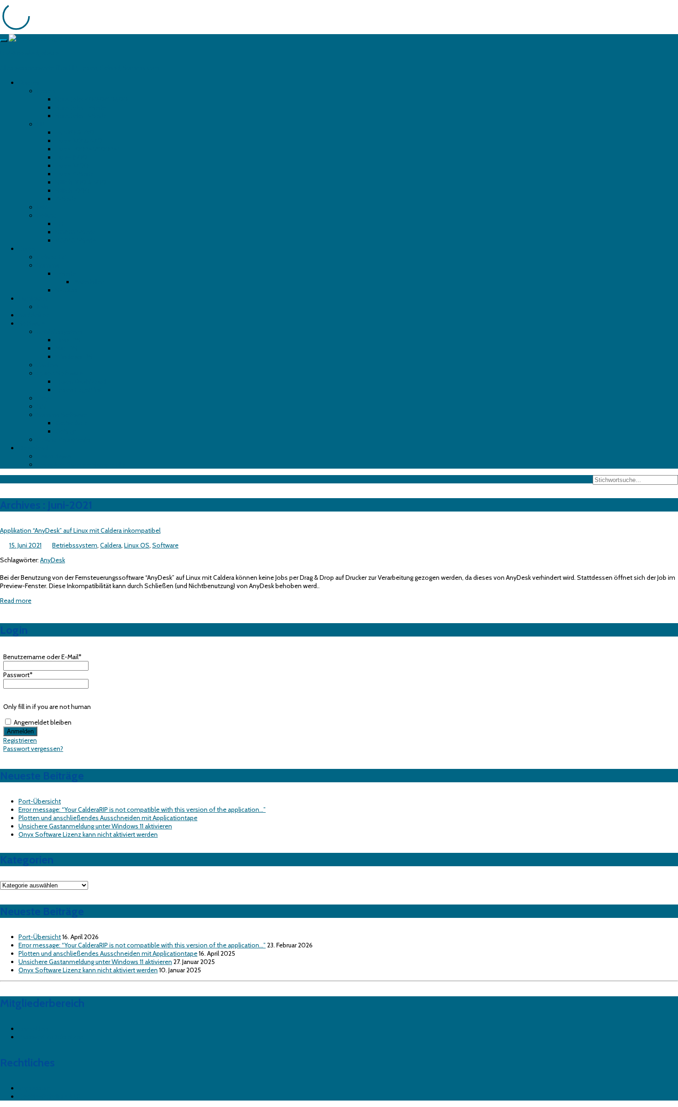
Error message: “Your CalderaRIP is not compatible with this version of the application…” (142, 809)
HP (41, 124)
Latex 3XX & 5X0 (78, 141)
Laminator (33, 298)
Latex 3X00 (72, 165)
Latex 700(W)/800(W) (87, 149)
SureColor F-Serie (80, 107)
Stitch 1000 (72, 190)
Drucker (29, 82)
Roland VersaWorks (64, 439)
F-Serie (65, 273)
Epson (46, 91)
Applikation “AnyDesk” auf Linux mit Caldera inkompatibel (80, 530)
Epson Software (60, 373)
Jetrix (44, 207)
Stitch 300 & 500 (80, 182)
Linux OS (68, 340)
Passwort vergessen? (33, 748)
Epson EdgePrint (78, 390)
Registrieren (20, 740)
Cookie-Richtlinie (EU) (49, 1096)
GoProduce (71, 423)
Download (33, 448)
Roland (47, 215)
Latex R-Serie (74, 174)
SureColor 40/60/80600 (91, 99)
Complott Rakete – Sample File (81, 464)
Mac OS (66, 348)
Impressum (34, 1088)
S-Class (66, 290)
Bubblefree (33, 315)
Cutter (27, 248)
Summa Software (62, 415)
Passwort (18, 675)
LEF (60, 224)
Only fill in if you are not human (47, 706)
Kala (42, 307)
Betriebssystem (59, 331)
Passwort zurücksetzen (50, 1037)
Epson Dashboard (80, 381)
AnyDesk (52, 560)
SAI (41, 406)
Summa (48, 265)
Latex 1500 (71, 157)
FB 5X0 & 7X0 (74, 132)
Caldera (47, 365)
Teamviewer (54, 456)
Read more (15, 600)
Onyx (44, 398)
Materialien (89, 282)
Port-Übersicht (39, 801)
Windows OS (74, 356)
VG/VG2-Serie (75, 240)
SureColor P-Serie (81, 116)
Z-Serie (66, 199)
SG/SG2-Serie (75, 232)
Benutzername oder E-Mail (42, 657)
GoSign (66, 431)
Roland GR (51, 257)
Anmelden (33, 1028)
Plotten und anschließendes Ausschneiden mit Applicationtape (107, 818)
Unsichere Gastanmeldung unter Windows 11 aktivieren (95, 826)
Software (31, 323)
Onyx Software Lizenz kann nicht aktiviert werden (88, 834)
